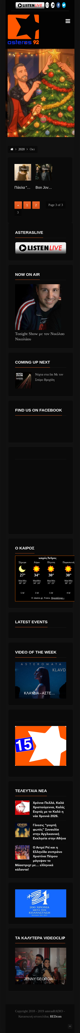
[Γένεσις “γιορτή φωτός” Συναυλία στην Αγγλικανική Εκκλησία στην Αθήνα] (22, 830)
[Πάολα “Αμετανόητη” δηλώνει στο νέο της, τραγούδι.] (22, 172)
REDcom (56, 1016)
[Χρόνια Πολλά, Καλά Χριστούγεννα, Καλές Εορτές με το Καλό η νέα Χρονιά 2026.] (22, 807)
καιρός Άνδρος (47, 558)
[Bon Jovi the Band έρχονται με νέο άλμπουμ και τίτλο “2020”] (44, 172)
